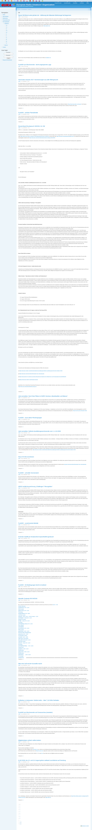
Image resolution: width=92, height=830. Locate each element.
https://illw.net (48, 797)
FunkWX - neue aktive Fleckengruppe (30, 417)
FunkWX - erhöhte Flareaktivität (28, 112)
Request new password (7, 60)
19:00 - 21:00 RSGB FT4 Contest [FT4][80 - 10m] (25, 619)
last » (21, 823)
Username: (8, 52)
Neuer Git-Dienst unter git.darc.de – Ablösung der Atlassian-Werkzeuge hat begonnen (44, 15)
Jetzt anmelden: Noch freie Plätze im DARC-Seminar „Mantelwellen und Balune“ (43, 396)
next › (21, 822)
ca (6, 25)
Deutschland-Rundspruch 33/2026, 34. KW (31, 126)
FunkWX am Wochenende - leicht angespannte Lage (34, 64)
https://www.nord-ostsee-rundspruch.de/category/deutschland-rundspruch (35, 136)
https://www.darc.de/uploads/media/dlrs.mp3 (65, 136)
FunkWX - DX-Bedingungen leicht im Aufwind (32, 585)
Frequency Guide (58, 3)
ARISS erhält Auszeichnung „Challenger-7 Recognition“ (35, 486)
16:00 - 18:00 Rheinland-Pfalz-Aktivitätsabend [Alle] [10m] (24, 633)
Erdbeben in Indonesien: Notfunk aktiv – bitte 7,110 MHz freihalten (38, 700)
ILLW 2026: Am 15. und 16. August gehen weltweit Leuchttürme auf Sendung (42, 760)
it (6, 35)
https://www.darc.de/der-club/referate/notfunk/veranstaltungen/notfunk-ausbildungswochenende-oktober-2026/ (40, 370)
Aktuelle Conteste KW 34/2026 (27, 598)
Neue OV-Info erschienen (26, 457)
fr (6, 34)
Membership (5, 18)
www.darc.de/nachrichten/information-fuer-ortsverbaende (75, 464)
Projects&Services (6, 20)
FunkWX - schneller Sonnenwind (28, 473)
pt (6, 41)
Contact (4, 47)
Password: (8, 55)
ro (6, 43)
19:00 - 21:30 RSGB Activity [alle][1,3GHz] (23, 650)
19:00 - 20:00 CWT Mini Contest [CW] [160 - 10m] (24, 641)
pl (6, 39)
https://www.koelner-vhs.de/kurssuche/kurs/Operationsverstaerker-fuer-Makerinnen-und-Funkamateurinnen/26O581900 (42, 376)
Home (4, 14)
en (6, 30)
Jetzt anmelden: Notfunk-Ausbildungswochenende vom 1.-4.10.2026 (39, 431)
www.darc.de (35, 749)
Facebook (82, 3)
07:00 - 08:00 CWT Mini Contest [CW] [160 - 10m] (24, 615)
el (6, 28)
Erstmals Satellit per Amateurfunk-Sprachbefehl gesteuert (36, 536)
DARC (19, 66)
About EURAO (5, 16)
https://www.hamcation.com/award (74, 104)
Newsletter (75, 3)
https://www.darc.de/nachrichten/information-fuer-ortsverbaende (31, 373)
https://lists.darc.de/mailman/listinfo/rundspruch (27, 386)
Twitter (87, 3)
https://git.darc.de (46, 25)
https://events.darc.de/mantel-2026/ (80, 410)
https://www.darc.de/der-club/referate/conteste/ (29, 379)
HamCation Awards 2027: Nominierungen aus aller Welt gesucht (38, 79)
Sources (6, 45)
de (6, 27)
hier (42, 753)
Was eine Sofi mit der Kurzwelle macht (30, 663)
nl (6, 37)
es (6, 32)
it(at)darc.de (48, 57)
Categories (6, 23)
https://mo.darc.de (39, 750)
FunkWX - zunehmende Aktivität (28, 523)
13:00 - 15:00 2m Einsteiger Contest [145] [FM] (23, 636)
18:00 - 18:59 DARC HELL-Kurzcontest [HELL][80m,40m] (23, 639)
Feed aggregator (6, 21)
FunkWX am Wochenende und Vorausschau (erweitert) (35, 712)
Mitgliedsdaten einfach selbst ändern (29, 740)
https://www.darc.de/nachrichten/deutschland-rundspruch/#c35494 (42, 137)
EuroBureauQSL (67, 3)
